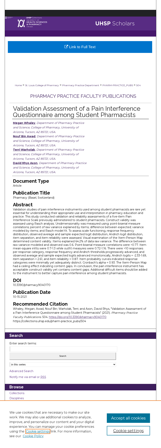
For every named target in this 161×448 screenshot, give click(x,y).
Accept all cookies (128, 418)
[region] (80, 424)
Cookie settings (38, 431)
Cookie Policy (33, 436)
